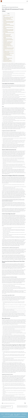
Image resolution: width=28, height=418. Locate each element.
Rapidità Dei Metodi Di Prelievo (7, 34)
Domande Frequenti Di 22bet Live (7, 60)
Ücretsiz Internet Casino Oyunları (22, 406)
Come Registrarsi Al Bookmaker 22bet (7, 41)
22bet (10, 87)
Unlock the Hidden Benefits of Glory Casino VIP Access (6, 407)
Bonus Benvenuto (5, 31)
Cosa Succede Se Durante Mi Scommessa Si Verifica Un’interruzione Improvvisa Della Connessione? (8, 22)
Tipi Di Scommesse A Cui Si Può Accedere (8, 29)
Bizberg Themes (23, 416)
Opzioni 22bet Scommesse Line (7, 18)
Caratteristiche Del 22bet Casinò (7, 44)
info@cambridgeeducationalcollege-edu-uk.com (9, 403)
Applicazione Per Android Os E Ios (7, 61)
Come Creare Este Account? (6, 24)
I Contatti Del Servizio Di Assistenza (7, 38)
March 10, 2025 (4, 5)
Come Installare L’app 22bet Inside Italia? (8, 30)
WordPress (16, 416)
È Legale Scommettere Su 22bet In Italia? (8, 17)
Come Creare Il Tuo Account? (6, 35)
